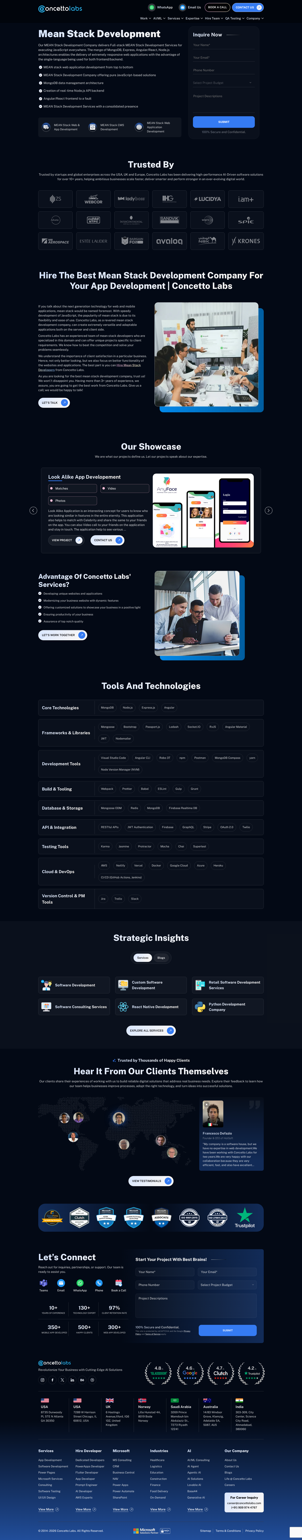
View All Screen (94, 535)
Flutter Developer (87, 1472)
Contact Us (245, 7)
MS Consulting (122, 1460)
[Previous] (33, 510)
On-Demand (158, 1497)
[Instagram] (42, 1380)
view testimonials (146, 1181)
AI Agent (193, 1466)
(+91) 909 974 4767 (244, 1507)
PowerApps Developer (90, 1466)
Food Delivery (159, 1491)
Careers (230, 1485)
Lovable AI (194, 1485)
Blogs (228, 1472)
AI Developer (84, 1491)
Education (156, 1472)
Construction (158, 1478)
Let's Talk (49, 402)
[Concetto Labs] (60, 9)
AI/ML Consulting (198, 1460)
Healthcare (157, 1460)
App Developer (85, 1478)
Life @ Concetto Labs (238, 1478)
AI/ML (157, 18)
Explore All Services (146, 1030)
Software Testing (49, 1491)
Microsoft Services (50, 1478)
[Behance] (82, 1380)
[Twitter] (62, 1380)
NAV (115, 1478)
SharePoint (120, 1497)
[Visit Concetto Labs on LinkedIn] (72, 1380)
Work (144, 18)
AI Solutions (195, 1478)
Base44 (192, 1491)
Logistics (156, 1466)
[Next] (268, 510)
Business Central (124, 1472)
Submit (223, 122)
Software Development (53, 1466)
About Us (230, 1460)
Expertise (192, 18)
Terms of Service (152, 1334)
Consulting (45, 1485)
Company (253, 18)
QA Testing (233, 18)
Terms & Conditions (228, 1530)
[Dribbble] (92, 1380)
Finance (155, 1485)
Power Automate (123, 1491)
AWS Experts (84, 1497)
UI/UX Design (47, 1497)
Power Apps (120, 1485)
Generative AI (196, 1497)
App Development (50, 1460)
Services (174, 18)
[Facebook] (52, 1380)
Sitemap (205, 1530)
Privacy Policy (254, 1530)
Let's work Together (58, 635)
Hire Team (212, 18)
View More (46, 1509)
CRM (116, 1466)
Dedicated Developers (90, 1460)
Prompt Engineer (86, 1485)
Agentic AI (194, 1472)
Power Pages (46, 1472)
